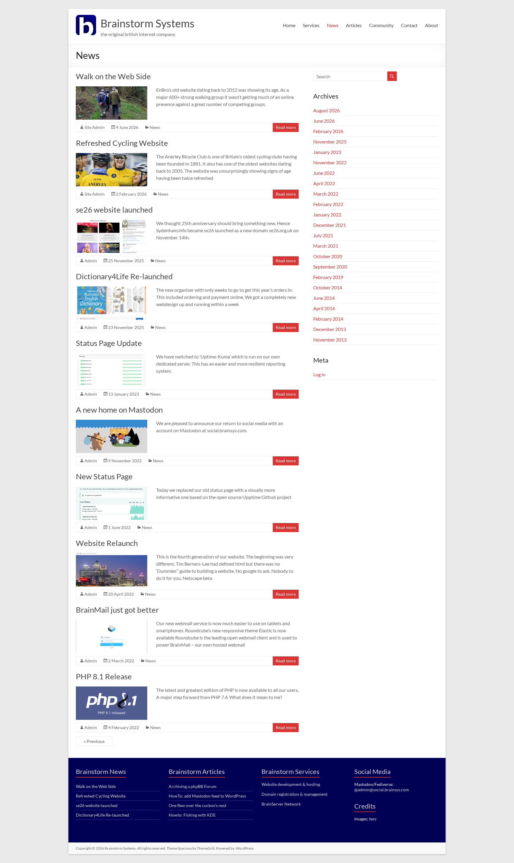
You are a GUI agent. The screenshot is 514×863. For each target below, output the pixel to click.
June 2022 (324, 173)
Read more (286, 127)
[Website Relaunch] (111, 556)
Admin (90, 260)
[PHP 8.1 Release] (111, 689)
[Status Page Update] (111, 356)
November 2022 (330, 162)
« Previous (94, 741)
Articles (354, 25)
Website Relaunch (107, 543)
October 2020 (327, 256)
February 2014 (328, 319)
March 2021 (325, 246)
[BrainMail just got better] (111, 622)
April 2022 (324, 183)
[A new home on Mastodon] (111, 422)
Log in (319, 374)
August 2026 (326, 110)
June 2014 (324, 298)
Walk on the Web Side (113, 76)
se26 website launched (114, 209)
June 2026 (324, 121)
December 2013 (329, 329)
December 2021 (329, 225)
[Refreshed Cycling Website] (111, 156)
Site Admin (94, 127)
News (333, 25)
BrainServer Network (281, 803)
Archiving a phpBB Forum (193, 786)
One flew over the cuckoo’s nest (197, 805)
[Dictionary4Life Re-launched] (111, 289)
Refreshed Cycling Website (122, 143)
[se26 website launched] (111, 222)
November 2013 (330, 339)
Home (289, 25)
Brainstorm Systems (148, 23)
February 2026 (328, 131)
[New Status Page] (111, 489)
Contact (409, 25)
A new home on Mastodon (119, 409)
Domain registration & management (294, 794)
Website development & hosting (290, 784)
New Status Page (104, 476)
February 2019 (328, 277)
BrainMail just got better (117, 609)
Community (381, 25)
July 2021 (323, 235)
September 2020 (330, 266)
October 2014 (327, 287)
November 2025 (330, 141)
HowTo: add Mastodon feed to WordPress (207, 795)
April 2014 (324, 308)
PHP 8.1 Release (104, 676)
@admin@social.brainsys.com (381, 789)
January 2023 (327, 152)
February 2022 (328, 204)
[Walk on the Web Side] (111, 89)
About (431, 25)
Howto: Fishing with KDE (192, 814)
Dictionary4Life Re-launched (124, 276)
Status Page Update (109, 343)
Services (311, 25)
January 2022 (327, 214)
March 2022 (325, 193)
